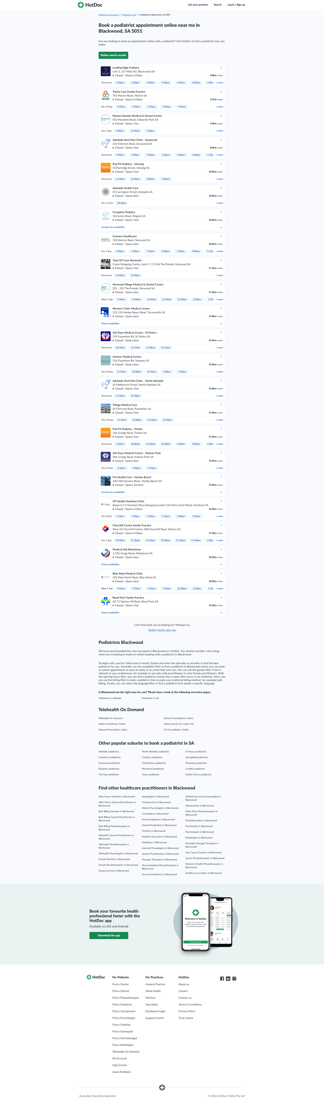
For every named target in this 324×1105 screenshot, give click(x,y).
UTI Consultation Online (176, 730)
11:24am (135, 348)
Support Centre (154, 1018)
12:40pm (167, 420)
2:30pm (181, 251)
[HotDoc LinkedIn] (228, 978)
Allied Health (153, 991)
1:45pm (150, 251)
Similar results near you (162, 630)
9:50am (182, 107)
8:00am (120, 131)
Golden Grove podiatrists (198, 774)
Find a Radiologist (122, 1045)
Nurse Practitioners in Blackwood (159, 874)
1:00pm (120, 251)
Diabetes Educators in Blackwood (159, 837)
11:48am (150, 348)
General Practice (155, 984)
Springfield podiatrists (196, 757)
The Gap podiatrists (109, 774)
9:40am (167, 107)
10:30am (121, 203)
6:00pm (211, 444)
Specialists (151, 1004)
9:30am (136, 107)
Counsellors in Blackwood (155, 814)
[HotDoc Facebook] (222, 978)
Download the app (109, 935)
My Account (119, 1058)
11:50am (120, 396)
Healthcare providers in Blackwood (203, 873)
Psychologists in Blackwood (199, 832)
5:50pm (211, 155)
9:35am (151, 107)
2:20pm (120, 83)
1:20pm (150, 131)
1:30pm (166, 155)
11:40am (135, 131)
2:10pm (166, 516)
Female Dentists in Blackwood (114, 859)
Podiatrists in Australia (108, 15)
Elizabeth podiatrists (109, 769)
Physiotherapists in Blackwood (201, 820)
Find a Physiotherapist (125, 998)
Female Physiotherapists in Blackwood (118, 865)
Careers (183, 991)
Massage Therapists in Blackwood (159, 860)
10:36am (120, 348)
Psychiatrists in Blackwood (199, 826)
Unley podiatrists (150, 774)
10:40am (120, 540)
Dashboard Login (155, 1011)
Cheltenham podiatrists (154, 763)
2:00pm (165, 251)
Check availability (110, 323)
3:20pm (135, 83)
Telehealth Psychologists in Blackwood (118, 853)
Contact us (185, 998)
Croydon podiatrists (152, 757)
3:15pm (211, 251)
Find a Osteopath (122, 1031)
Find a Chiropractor (124, 1011)
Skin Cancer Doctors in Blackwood (203, 852)
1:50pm (196, 155)
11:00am (120, 275)
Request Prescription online (113, 730)
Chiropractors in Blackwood (156, 802)
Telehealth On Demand (110, 718)
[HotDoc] (90, 5)
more (219, 83)
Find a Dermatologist (124, 1038)
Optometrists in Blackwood (199, 806)
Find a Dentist (120, 991)
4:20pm (166, 83)
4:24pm (152, 468)
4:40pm (181, 83)
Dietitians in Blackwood (154, 842)
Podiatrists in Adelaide (110, 698)
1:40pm (181, 155)
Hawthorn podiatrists (110, 757)
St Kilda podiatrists (195, 769)
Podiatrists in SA (129, 15)
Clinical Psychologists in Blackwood (160, 808)
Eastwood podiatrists (109, 763)
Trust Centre (186, 1018)
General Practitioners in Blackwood (160, 854)
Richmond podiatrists (153, 769)
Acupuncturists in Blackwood (114, 871)
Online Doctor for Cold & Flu (179, 724)
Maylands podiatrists (196, 763)
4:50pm (196, 83)
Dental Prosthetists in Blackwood (159, 825)
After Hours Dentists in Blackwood (117, 797)
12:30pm (151, 372)
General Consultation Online (178, 718)
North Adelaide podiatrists (155, 752)
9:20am (121, 107)
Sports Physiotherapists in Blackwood (204, 858)
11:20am (151, 299)
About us (184, 984)
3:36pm (121, 468)
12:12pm (165, 348)
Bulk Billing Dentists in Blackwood (116, 811)
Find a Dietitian (121, 1024)
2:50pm (196, 516)
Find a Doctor (120, 984)
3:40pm (150, 83)
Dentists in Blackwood (153, 831)
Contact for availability (113, 227)
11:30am (120, 179)
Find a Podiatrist (122, 1004)
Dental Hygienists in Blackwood (158, 819)
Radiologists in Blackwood (198, 838)
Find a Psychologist (123, 1018)
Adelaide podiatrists (109, 752)
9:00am (120, 155)
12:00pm (135, 179)
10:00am (135, 444)
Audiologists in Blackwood (155, 797)
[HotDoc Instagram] (234, 978)
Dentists (150, 998)
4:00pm (166, 179)
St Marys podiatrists (195, 752)
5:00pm (211, 83)
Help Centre (119, 1065)
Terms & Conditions (190, 1004)
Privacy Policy (187, 1011)
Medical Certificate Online (112, 724)
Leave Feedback (121, 1072)
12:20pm (182, 299)
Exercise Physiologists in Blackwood (160, 848)
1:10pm (120, 516)
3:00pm (150, 179)
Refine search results (113, 55)
